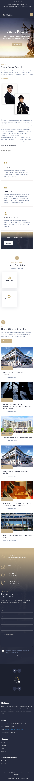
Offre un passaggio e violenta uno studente (14, 373)
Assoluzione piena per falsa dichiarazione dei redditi (17, 536)
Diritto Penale (5, 764)
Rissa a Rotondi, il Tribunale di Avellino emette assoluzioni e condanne (17, 504)
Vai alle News (6, 341)
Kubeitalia (16, 774)
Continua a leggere (12, 377)
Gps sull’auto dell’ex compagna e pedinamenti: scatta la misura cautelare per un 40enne (17, 406)
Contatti (3, 751)
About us (22, 778)
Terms (17, 778)
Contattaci (8, 243)
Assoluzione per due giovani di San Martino (15, 472)
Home (3, 742)
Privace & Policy (10, 778)
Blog (2, 748)
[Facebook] (15, 671)
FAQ (27, 778)
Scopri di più (17, 44)
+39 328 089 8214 (17, 2)
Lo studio (3, 745)
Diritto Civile (4, 761)
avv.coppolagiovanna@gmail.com (18, 4)
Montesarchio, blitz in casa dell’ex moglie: (17, 438)
